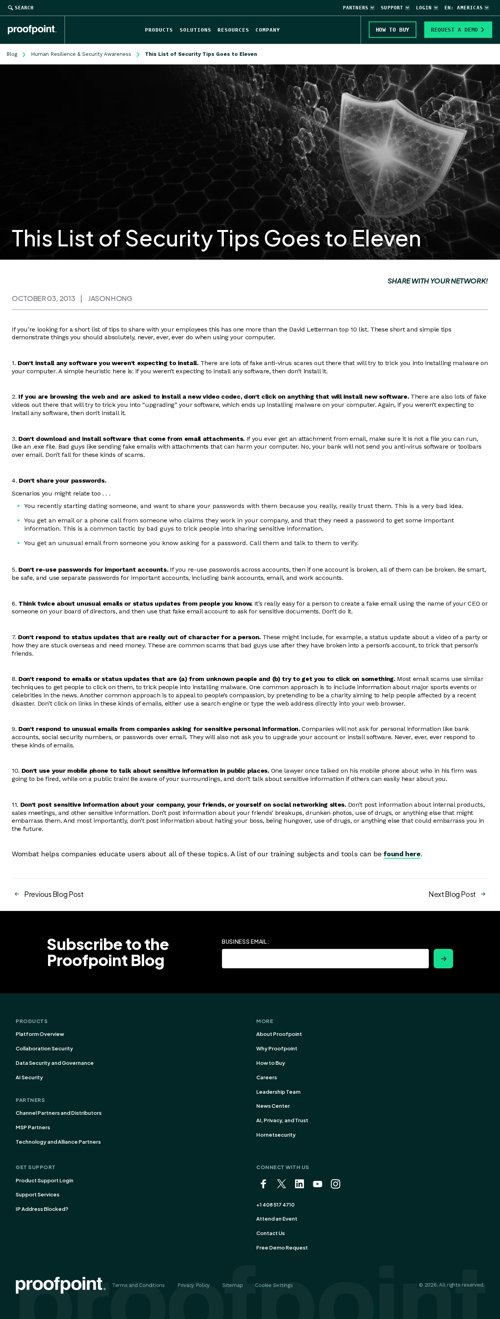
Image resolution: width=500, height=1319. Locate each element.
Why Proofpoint (276, 1048)
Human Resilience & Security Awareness (81, 54)
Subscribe (443, 958)
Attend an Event (276, 1219)
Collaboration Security (44, 1048)
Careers (266, 1077)
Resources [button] (233, 30)
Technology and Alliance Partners (58, 1142)
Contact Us (270, 1233)
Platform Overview (40, 1034)
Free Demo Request (282, 1247)
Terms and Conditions (138, 1285)
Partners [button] (356, 8)
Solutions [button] (195, 30)
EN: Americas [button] (464, 8)
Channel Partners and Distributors (59, 1113)
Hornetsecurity (276, 1135)
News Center (273, 1106)
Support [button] (392, 8)
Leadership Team (278, 1092)
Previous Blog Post (54, 893)
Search (24, 8)
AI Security (29, 1077)
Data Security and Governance (55, 1063)
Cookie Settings (274, 1285)
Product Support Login (44, 1180)
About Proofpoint (279, 1034)
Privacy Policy (193, 1285)
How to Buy (270, 1063)
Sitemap (232, 1285)
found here (402, 854)
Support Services (37, 1194)
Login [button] (424, 8)
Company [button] (267, 30)
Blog (11, 54)
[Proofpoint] (36, 30)
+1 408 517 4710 (275, 1204)
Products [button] (159, 30)
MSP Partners (33, 1127)
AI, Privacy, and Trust (282, 1120)
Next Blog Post (452, 893)
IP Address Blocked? (42, 1209)
